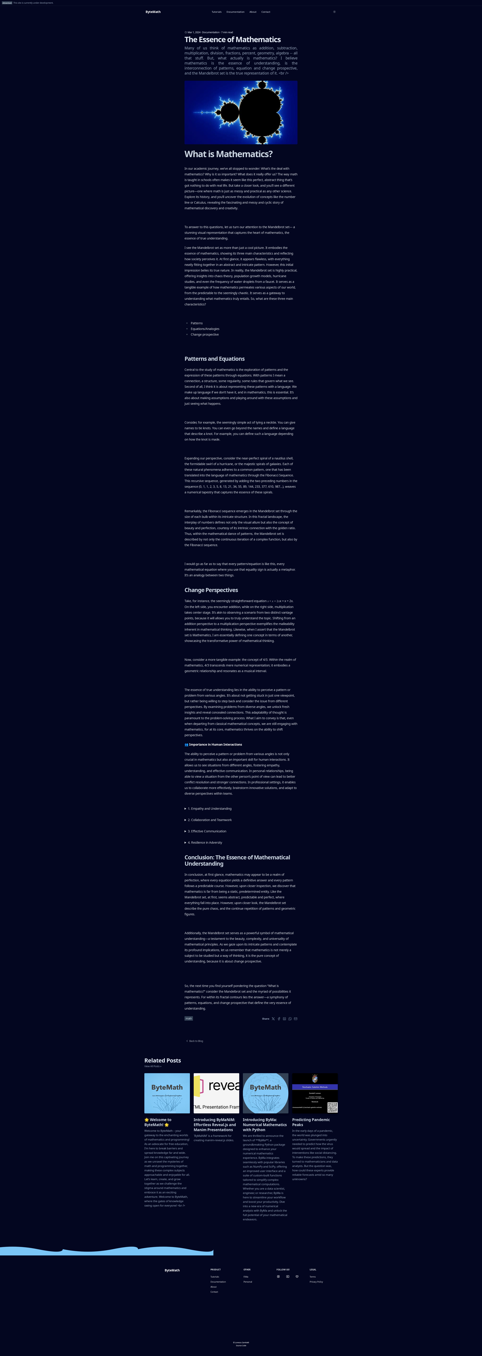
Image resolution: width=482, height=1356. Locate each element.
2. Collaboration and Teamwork (210, 820)
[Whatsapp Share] (290, 1019)
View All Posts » (152, 1066)
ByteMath (172, 1270)
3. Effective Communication (207, 831)
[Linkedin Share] (284, 1019)
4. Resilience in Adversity (205, 842)
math (189, 1018)
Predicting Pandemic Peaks (311, 1122)
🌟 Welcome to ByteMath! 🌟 (157, 1122)
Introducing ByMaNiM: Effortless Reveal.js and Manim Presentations (215, 1124)
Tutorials (217, 11)
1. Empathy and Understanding (210, 808)
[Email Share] (295, 1019)
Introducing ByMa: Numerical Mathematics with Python (265, 1124)
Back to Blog (196, 1041)
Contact (265, 11)
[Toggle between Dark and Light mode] (334, 12)
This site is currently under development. (33, 2)
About (253, 11)
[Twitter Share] (273, 1019)
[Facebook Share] (279, 1019)
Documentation (236, 11)
